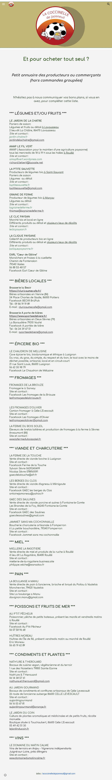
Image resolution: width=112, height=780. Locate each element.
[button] (3, 4)
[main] (56, 59)
